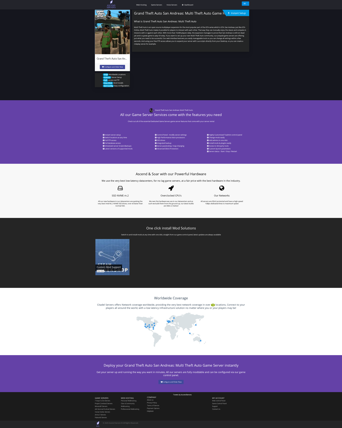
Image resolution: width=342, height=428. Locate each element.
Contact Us (216, 409)
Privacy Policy (152, 403)
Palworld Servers (101, 418)
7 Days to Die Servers (102, 401)
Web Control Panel (218, 401)
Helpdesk (150, 411)
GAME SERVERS (101, 398)
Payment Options (153, 408)
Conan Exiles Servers (102, 412)
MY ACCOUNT (218, 398)
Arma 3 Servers (100, 415)
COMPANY (151, 397)
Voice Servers (172, 5)
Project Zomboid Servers (103, 404)
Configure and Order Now (113, 67)
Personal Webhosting (128, 401)
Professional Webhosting (130, 409)
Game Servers (156, 5)
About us (150, 400)
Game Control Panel (219, 404)
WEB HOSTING (127, 398)
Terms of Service (153, 406)
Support (215, 406)
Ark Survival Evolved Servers (105, 409)
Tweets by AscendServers (182, 395)
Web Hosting (141, 5)
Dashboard (188, 5)
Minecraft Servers (101, 406)
